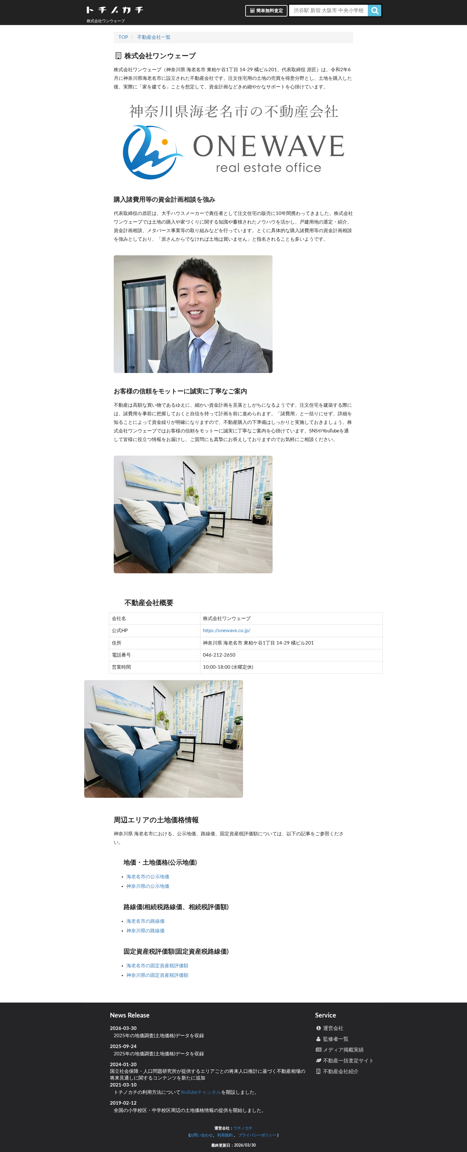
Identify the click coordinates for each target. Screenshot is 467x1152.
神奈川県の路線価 (146, 930)
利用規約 (225, 1135)
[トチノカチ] (115, 11)
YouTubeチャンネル (200, 1092)
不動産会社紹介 (340, 1071)
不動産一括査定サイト (348, 1060)
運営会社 (332, 1028)
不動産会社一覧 (154, 37)
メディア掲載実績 (343, 1049)
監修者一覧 (335, 1039)
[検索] (374, 10)
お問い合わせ (201, 1135)
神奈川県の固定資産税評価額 (158, 975)
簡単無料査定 (269, 11)
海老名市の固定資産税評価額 (158, 965)
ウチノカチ (243, 1128)
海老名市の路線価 (146, 921)
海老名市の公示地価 (148, 876)
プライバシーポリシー (257, 1135)
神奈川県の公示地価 (148, 886)
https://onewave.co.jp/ (227, 630)
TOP (123, 37)
